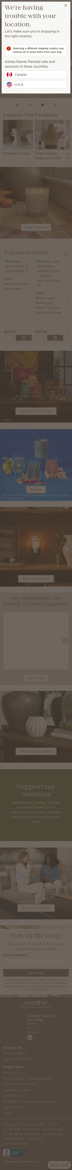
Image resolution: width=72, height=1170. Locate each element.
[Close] (65, 5)
